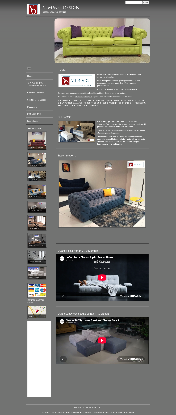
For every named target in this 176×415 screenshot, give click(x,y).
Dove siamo (32, 121)
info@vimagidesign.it (83, 97)
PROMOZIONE (34, 114)
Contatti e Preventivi (35, 93)
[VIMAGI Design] (33, 9)
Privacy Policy (123, 412)
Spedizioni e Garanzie (36, 100)
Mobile (131, 412)
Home (29, 76)
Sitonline (105, 412)
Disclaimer (113, 412)
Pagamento (32, 107)
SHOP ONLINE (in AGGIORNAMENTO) (36, 84)
